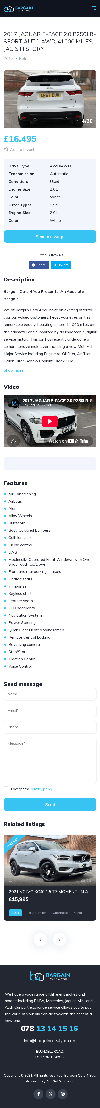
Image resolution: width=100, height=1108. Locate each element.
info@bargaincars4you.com (50, 1040)
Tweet (63, 265)
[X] (51, 1094)
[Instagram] (63, 1094)
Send (50, 804)
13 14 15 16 (49, 1028)
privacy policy (41, 789)
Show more (14, 370)
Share (41, 265)
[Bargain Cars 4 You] (18, 8)
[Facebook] (38, 1094)
